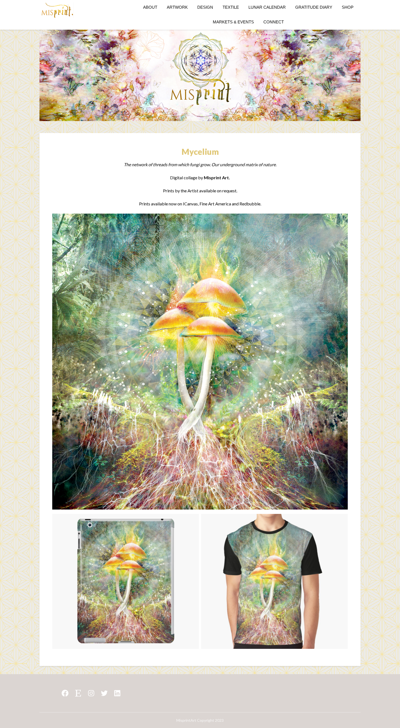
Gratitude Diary (313, 7)
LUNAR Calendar (267, 7)
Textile (231, 7)
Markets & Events (233, 22)
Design (205, 7)
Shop (347, 7)
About (150, 7)
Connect (273, 22)
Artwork (177, 7)
